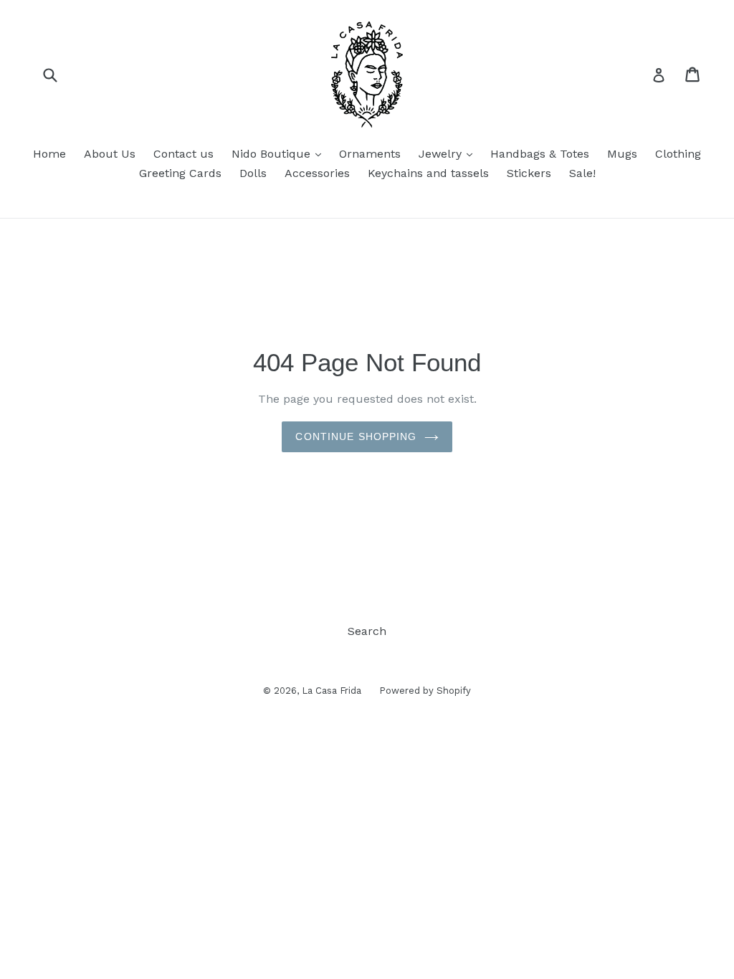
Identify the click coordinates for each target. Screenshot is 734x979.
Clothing (678, 154)
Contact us (183, 154)
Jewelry (449, 153)
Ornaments (370, 154)
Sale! (582, 173)
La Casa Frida (331, 690)
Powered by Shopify (425, 690)
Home (49, 154)
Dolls (253, 173)
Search (367, 631)
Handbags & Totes (539, 154)
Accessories (317, 173)
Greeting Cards (180, 173)
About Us (109, 154)
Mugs (622, 154)
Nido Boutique (280, 153)
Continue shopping (355, 436)
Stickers (529, 173)
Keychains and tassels (428, 173)
